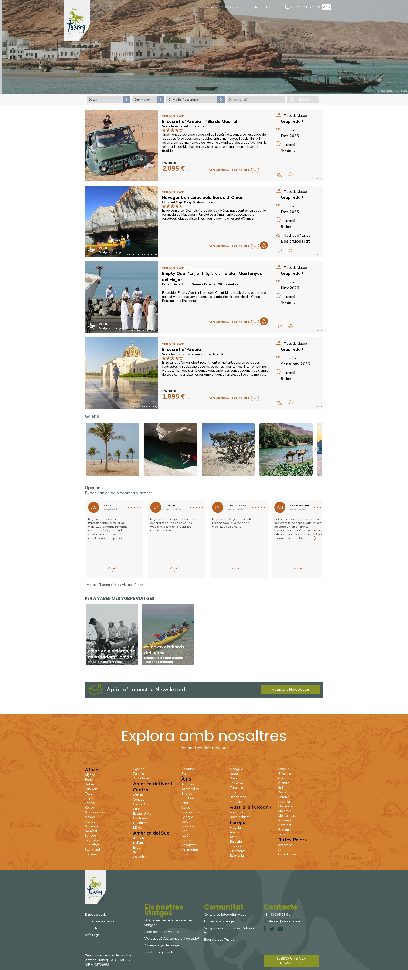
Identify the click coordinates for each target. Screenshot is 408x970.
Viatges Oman (132, 585)
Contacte (251, 7)
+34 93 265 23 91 (277, 914)
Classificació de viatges (161, 932)
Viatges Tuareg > (100, 585)
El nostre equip (96, 914)
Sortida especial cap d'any (183, 126)
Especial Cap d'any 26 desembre (187, 202)
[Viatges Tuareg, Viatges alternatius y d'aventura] (77, 40)
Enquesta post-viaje (219, 921)
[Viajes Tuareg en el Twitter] (271, 930)
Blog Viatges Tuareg (219, 940)
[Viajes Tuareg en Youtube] (280, 930)
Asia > (117, 585)
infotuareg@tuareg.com (282, 921)
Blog (268, 7)
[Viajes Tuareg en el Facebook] (265, 930)
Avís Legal (92, 935)
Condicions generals (159, 952)
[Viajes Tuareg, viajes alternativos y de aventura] (95, 902)
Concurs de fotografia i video (225, 914)
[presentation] (315, 448)
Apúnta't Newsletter (290, 689)
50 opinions (215, 288)
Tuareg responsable (100, 921)
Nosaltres (213, 7)
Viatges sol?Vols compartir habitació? (171, 938)
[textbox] (256, 99)
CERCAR (304, 99)
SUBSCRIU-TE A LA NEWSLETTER (291, 960)
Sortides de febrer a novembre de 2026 (193, 354)
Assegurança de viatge (161, 945)
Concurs (232, 7)
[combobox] (256, 99)
